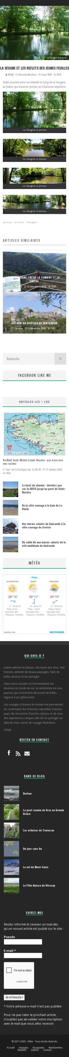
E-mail (10, 951)
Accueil (11, 1048)
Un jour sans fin (32, 848)
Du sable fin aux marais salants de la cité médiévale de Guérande (44, 544)
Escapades (38, 1048)
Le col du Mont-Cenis (35, 867)
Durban (27, 793)
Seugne (32, 222)
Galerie (35, 1050)
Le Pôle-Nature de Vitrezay (39, 885)
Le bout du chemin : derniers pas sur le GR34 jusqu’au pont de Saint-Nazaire (44, 488)
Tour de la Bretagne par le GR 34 (23, 469)
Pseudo (9, 937)
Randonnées (55, 1048)
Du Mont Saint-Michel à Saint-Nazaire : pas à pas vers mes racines (33, 461)
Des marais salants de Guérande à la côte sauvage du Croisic (43, 525)
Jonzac (8, 222)
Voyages (23, 1048)
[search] (60, 359)
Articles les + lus (34, 402)
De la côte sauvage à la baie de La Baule (42, 507)
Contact (47, 1050)
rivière (20, 222)
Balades (22, 1050)
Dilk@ (10, 74)
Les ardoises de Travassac (38, 830)
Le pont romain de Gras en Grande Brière (43, 811)
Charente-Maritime (27, 74)
